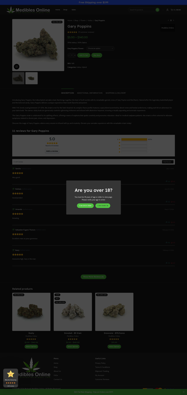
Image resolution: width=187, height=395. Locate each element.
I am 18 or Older (85, 205)
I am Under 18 (102, 205)
